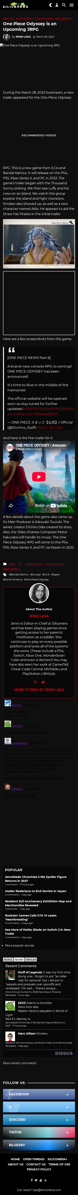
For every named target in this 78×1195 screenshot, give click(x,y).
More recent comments (19, 1063)
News (6, 18)
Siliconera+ (57, 1159)
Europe (36, 574)
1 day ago (23, 1046)
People (8, 960)
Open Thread (34, 1159)
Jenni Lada (23, 36)
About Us (15, 1164)
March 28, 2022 (50, 428)
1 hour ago (24, 995)
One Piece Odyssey (37, 579)
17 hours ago (19, 1025)
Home (15, 1159)
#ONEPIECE (32, 409)
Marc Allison (27, 1033)
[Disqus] (39, 748)
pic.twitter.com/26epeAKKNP (32, 414)
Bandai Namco (20, 574)
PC (12, 18)
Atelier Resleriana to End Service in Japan (35, 891)
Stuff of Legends (30, 972)
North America (14, 579)
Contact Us (36, 1164)
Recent (19, 960)
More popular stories (19, 945)
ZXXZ (22, 1003)
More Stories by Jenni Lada (39, 690)
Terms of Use (59, 1164)
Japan (56, 574)
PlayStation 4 (25, 18)
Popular (31, 960)
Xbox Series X (63, 18)
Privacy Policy (39, 1169)
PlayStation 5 (44, 18)
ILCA (47, 574)
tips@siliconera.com (47, 1190)
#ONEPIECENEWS (58, 409)
